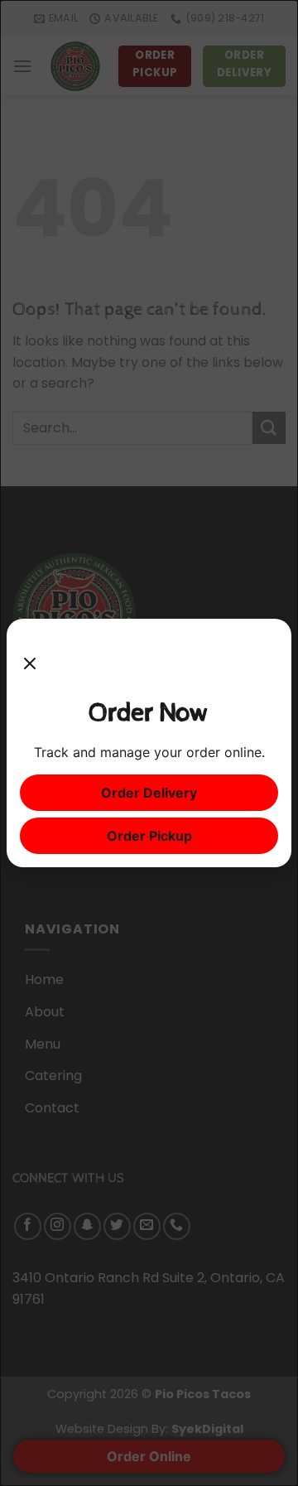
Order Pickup (149, 835)
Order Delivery (149, 792)
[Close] (29, 664)
